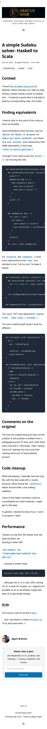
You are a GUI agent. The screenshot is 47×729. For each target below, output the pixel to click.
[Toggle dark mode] (23, 723)
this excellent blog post (22, 86)
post (35, 619)
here (34, 613)
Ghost (19, 717)
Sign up (23, 706)
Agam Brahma (23, 62)
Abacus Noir (27, 713)
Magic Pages (37, 717)
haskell (21, 68)
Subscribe (23, 674)
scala (30, 68)
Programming (9, 68)
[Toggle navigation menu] (23, 30)
